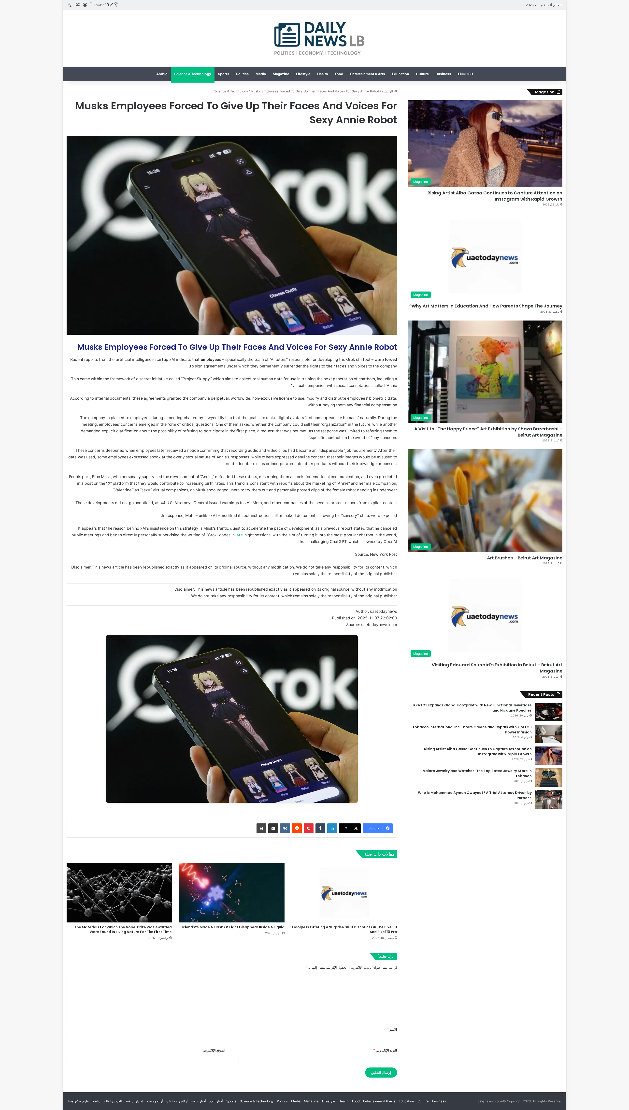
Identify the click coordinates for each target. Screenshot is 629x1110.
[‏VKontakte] (285, 828)
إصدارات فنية (134, 1101)
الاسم (392, 1029)
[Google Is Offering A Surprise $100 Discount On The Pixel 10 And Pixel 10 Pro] (344, 892)
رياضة (96, 1101)
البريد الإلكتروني (385, 1050)
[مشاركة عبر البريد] (273, 828)
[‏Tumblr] (320, 828)
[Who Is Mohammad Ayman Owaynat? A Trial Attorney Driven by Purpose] (548, 799)
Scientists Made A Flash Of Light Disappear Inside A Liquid (233, 927)
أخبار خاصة (198, 1101)
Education (400, 74)
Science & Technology (192, 74)
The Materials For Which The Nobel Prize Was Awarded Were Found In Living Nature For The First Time (123, 929)
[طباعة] (261, 828)
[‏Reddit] (297, 828)
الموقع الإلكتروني (213, 1050)
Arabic (161, 74)
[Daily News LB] (314, 38)
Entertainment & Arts (367, 74)
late (239, 535)
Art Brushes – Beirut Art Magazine (524, 558)
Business (443, 74)
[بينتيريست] (309, 828)
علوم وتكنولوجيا (78, 1101)
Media (261, 74)
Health (322, 74)
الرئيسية (388, 91)
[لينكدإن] (332, 828)
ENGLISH (465, 74)
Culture (422, 74)
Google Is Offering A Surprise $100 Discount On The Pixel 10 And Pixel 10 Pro (344, 929)
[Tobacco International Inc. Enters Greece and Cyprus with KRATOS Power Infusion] (548, 734)
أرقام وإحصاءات (177, 1101)
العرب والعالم (113, 1101)
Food (339, 74)
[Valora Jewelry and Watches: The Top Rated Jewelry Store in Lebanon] (548, 777)
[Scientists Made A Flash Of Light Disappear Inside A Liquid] (231, 892)
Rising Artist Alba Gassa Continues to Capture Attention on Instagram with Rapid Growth (495, 196)
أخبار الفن (216, 1101)
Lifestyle (303, 74)
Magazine (281, 74)
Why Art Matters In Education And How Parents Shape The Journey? (485, 306)
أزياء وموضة (155, 1101)
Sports (223, 74)
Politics (242, 74)
